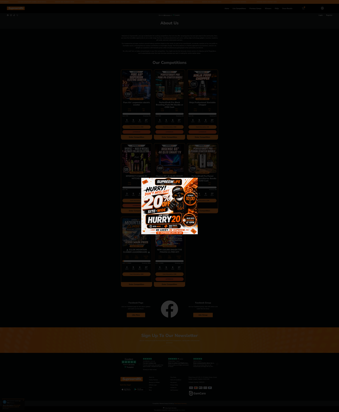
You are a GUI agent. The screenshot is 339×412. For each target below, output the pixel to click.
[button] (195, 180)
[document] (169, 206)
